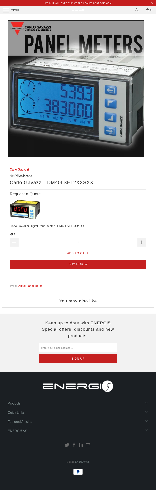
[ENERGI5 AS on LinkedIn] (81, 445)
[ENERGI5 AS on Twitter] (67, 445)
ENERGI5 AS (82, 461)
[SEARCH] (137, 10)
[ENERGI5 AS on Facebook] (74, 445)
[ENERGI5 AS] (78, 10)
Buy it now (78, 264)
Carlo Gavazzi (19, 169)
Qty (12, 233)
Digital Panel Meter (30, 285)
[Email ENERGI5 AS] (88, 445)
